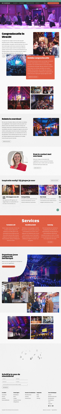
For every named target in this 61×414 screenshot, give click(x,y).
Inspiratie (39, 392)
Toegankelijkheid (54, 409)
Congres (15, 398)
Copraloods (4, 394)
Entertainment (28, 398)
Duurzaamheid (51, 398)
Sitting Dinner (16, 401)
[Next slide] (57, 210)
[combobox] (45, 3)
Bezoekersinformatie (52, 396)
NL (45, 3)
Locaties (4, 392)
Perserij (3, 396)
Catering (26, 396)
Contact (49, 394)
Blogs (38, 394)
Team (49, 401)
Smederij (3, 398)
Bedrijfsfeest (16, 394)
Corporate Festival (17, 400)
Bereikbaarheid (28, 394)
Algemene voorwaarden (47, 409)
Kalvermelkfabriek (5, 400)
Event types (16, 392)
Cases (38, 396)
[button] (28, 210)
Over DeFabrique (52, 392)
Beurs (14, 396)
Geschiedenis (51, 400)
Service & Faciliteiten (30, 392)
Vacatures (50, 403)
